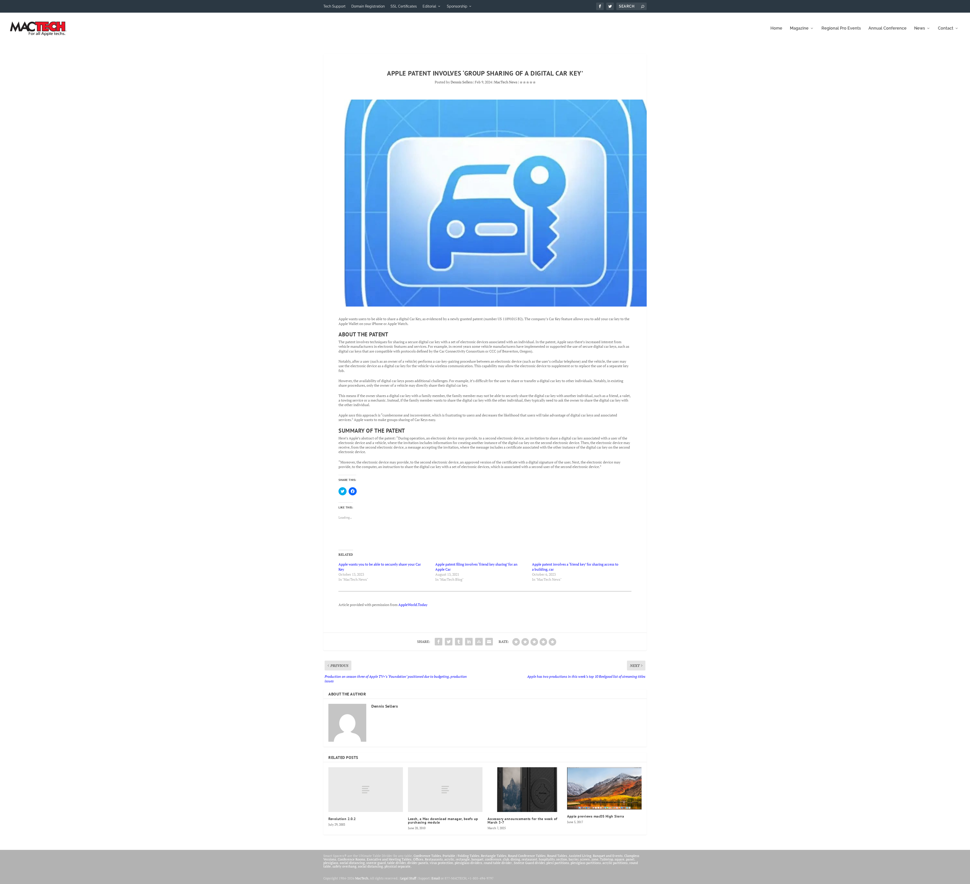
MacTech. (362, 878)
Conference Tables (427, 855)
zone (594, 859)
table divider (396, 862)
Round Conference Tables (527, 855)
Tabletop (606, 859)
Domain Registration (368, 6)
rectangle (463, 859)
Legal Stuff (408, 878)
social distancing (352, 862)
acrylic (449, 859)
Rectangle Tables (493, 855)
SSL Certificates (404, 6)
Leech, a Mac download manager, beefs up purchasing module (443, 821)
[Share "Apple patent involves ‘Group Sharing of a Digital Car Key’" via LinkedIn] (469, 642)
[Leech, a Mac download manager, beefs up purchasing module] (445, 789)
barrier (573, 859)
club (506, 859)
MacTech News (505, 82)
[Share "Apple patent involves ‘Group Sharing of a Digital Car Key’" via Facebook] (438, 642)
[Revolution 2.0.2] (365, 789)
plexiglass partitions (586, 862)
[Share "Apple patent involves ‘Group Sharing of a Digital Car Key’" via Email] (489, 642)
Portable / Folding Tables (461, 855)
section (561, 859)
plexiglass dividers (468, 862)
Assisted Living (580, 855)
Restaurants (434, 859)
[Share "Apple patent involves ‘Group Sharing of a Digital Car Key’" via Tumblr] (459, 642)
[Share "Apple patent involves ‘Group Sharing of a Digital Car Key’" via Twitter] (449, 642)
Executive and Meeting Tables (389, 859)
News (919, 28)
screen (585, 859)
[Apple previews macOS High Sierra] (604, 788)
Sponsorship (457, 6)
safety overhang (344, 866)
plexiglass (330, 862)
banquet (477, 859)
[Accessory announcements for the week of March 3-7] (525, 789)
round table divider (498, 862)
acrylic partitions (615, 862)
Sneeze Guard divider (529, 862)
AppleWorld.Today (412, 604)
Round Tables (557, 855)
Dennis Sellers (462, 82)
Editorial (429, 6)
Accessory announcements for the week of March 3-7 (522, 821)
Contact (945, 28)
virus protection (441, 862)
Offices (418, 859)
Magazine (799, 28)
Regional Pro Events (841, 28)
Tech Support (334, 6)
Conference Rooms (351, 859)
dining (515, 859)
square (619, 859)
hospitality (547, 859)
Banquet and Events (608, 855)
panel (630, 859)
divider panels (417, 862)
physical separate (397, 866)
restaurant (529, 859)
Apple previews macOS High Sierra (595, 816)
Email (435, 878)
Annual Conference (887, 28)
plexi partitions (557, 862)
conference (493, 859)
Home (776, 28)
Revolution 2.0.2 (342, 819)
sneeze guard (376, 862)
